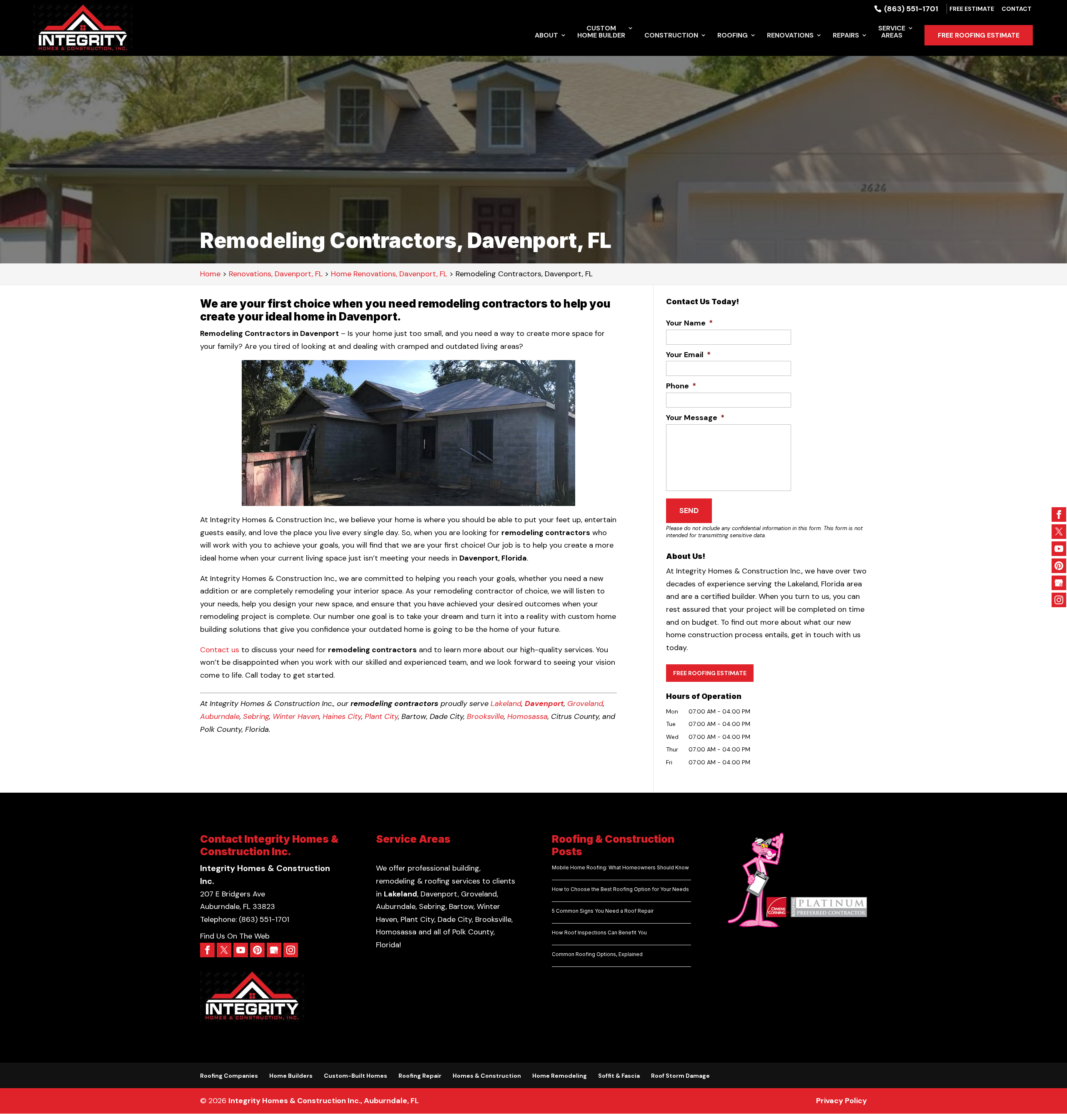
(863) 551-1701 (910, 9)
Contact (1017, 9)
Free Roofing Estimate (978, 35)
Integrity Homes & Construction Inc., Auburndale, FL (323, 1101)
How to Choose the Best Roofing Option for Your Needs (620, 889)
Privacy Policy (841, 1101)
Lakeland (506, 703)
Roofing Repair (419, 1075)
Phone (681, 386)
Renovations (790, 36)
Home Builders (291, 1075)
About (546, 36)
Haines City (342, 716)
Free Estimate (971, 9)
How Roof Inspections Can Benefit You (599, 932)
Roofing (732, 36)
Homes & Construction (487, 1075)
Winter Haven (296, 716)
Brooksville (485, 716)
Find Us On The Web (235, 936)
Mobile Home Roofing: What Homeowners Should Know (620, 867)
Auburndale (220, 716)
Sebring (256, 716)
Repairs (846, 36)
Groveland (585, 703)
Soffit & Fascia (619, 1075)
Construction (671, 36)
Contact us (219, 650)
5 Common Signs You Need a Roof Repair (603, 911)
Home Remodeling (559, 1075)
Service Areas (891, 32)
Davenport (544, 703)
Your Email (688, 355)
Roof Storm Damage (680, 1075)
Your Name (689, 323)
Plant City (381, 716)
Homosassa (527, 716)
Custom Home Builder (601, 32)
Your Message (695, 418)
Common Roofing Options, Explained (597, 954)
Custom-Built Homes (355, 1075)
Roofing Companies (229, 1075)
